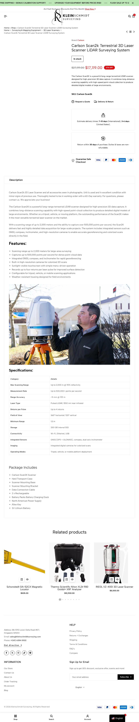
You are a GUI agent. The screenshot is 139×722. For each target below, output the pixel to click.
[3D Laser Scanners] (130, 32)
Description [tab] (16, 179)
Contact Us (9, 673)
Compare (74, 653)
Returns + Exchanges (79, 635)
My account (9, 686)
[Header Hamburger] (5, 16)
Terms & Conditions (78, 644)
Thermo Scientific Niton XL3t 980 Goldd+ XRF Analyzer (69, 588)
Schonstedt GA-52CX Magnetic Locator (24, 588)
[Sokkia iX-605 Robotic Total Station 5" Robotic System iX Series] (127, 32)
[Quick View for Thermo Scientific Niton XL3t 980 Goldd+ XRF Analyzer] (72, 579)
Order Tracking (10, 681)
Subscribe (124, 677)
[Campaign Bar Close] (134, 3)
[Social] (6, 653)
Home (6, 28)
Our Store (8, 668)
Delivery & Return (105, 102)
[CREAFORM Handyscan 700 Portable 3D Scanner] (134, 32)
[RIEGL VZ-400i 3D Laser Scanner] (114, 562)
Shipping (73, 640)
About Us (8, 677)
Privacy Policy (76, 631)
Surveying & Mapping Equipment (26, 30)
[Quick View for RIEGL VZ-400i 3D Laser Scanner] (117, 579)
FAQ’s (72, 649)
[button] (21, 579)
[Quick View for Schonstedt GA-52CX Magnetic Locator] (27, 579)
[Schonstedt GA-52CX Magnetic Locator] (24, 562)
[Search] (129, 16)
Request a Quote (82, 102)
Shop (13, 28)
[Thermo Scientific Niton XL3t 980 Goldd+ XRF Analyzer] (69, 562)
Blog (6, 690)
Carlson (81, 40)
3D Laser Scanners (51, 30)
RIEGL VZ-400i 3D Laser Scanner (114, 587)
